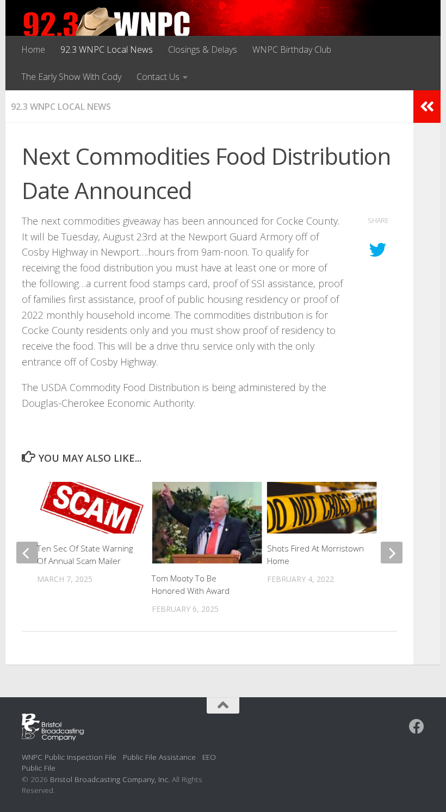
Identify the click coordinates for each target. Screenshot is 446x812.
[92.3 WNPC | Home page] (107, 29)
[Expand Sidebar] (427, 106)
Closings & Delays (202, 49)
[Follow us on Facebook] (416, 726)
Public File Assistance (159, 757)
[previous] (27, 552)
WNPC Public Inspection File (69, 757)
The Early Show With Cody (71, 77)
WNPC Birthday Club (291, 49)
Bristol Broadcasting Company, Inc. (110, 779)
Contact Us (158, 77)
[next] (391, 552)
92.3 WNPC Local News (106, 49)
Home (33, 49)
